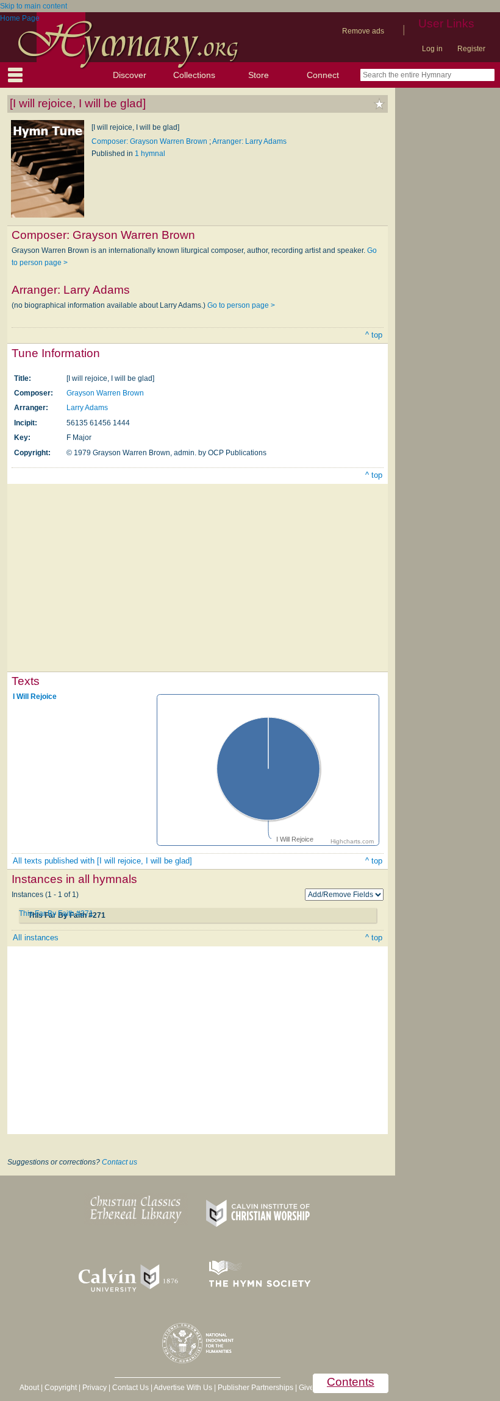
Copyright (61, 1387)
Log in (432, 48)
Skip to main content (33, 6)
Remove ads (363, 31)
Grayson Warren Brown (105, 393)
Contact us (119, 1162)
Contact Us (130, 1387)
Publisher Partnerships (255, 1387)
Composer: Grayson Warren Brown (150, 141)
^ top (373, 334)
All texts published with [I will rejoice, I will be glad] (102, 860)
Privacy (94, 1387)
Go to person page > (241, 305)
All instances (36, 937)
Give (306, 1387)
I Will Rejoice (35, 696)
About (29, 1387)
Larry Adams (87, 407)
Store (258, 75)
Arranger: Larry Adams (249, 141)
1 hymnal (150, 153)
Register (471, 48)
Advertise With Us (183, 1387)
